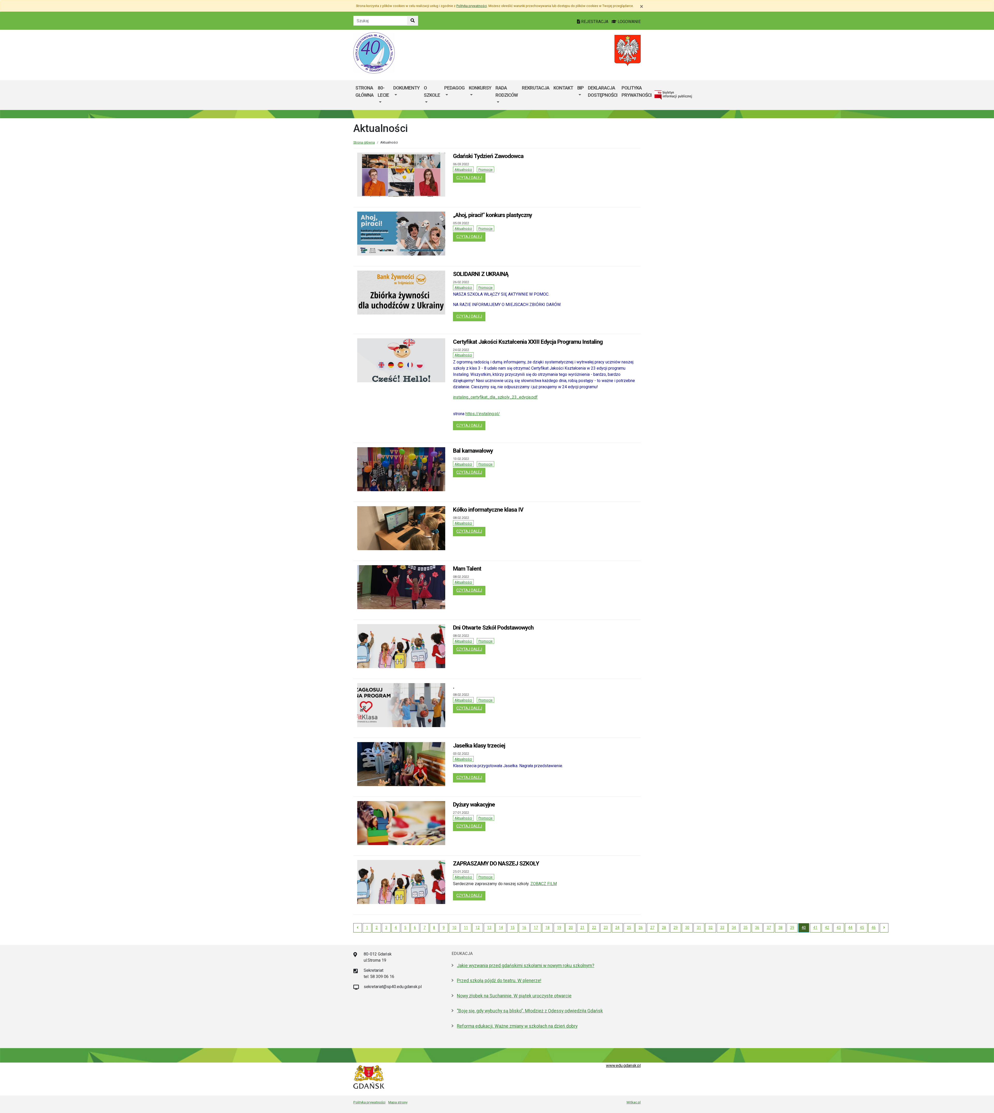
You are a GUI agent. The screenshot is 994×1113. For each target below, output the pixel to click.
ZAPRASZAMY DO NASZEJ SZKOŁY (496, 863)
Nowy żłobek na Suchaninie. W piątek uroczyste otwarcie (514, 995)
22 (594, 927)
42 (827, 927)
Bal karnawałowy (473, 450)
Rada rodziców (506, 91)
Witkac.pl (633, 1102)
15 (512, 927)
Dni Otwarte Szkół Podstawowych (493, 627)
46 (874, 927)
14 (501, 927)
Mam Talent (467, 568)
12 (478, 927)
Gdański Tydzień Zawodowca (488, 156)
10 (454, 927)
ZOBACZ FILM (543, 883)
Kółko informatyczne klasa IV (488, 509)
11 (466, 927)
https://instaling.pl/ (482, 413)
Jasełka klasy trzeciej (479, 745)
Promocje (485, 169)
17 (536, 927)
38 (780, 927)
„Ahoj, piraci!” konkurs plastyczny (492, 215)
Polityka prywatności (369, 1102)
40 (804, 927)
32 (710, 927)
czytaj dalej (470, 177)
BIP (580, 88)
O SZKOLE (432, 91)
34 (734, 927)
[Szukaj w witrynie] (412, 21)
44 (850, 927)
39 (792, 927)
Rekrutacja (535, 88)
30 (687, 927)
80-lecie (383, 91)
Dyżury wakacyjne (474, 804)
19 (559, 927)
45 (862, 927)
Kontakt (563, 88)
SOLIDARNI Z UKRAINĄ (480, 274)
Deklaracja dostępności (602, 91)
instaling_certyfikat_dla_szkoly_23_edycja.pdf (495, 397)
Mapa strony (397, 1102)
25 (629, 927)
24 (617, 927)
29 (676, 927)
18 (547, 927)
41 (815, 927)
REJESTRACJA (594, 21)
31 (699, 927)
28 (664, 927)
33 (722, 927)
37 (769, 927)
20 (571, 927)
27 (652, 927)
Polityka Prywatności (637, 91)
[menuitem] (383, 95)
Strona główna (364, 91)
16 (524, 927)
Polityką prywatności (471, 6)
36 (757, 927)
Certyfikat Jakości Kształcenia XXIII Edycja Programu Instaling (528, 341)
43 (839, 927)
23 (606, 927)
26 (641, 927)
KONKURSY (480, 88)
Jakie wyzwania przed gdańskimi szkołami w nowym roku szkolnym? (525, 965)
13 (489, 927)
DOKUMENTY (406, 88)
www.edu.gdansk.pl (623, 1065)
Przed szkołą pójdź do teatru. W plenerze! (499, 980)
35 (745, 927)
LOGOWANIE (629, 21)
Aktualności (463, 169)
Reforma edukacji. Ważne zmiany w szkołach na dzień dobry (517, 1026)
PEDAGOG (454, 88)
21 (582, 927)
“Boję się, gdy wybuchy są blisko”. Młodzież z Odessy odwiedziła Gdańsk (530, 1010)
